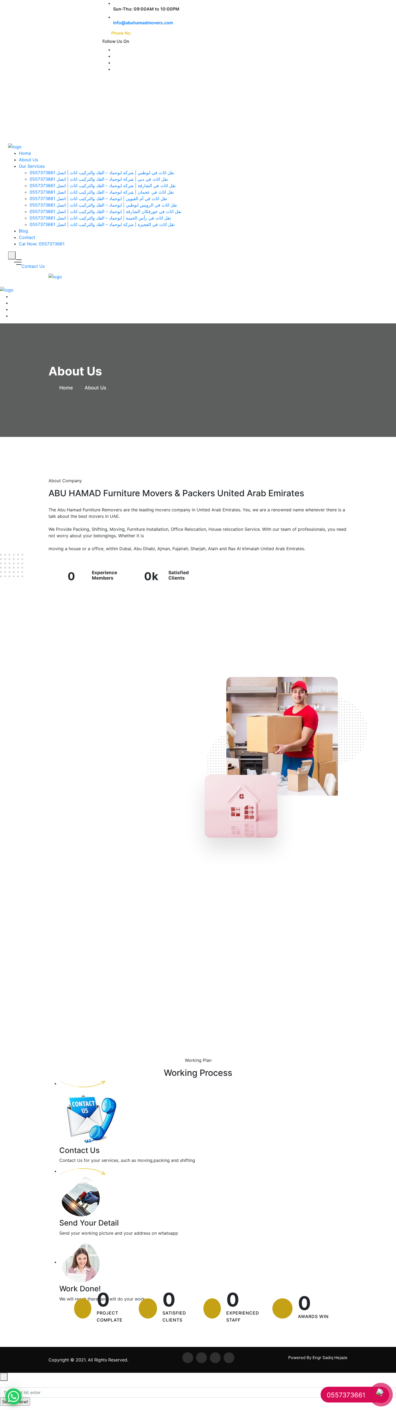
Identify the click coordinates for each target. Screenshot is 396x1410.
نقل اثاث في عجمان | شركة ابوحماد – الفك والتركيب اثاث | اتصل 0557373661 (102, 192)
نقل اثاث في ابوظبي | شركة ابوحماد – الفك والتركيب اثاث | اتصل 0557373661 (102, 172)
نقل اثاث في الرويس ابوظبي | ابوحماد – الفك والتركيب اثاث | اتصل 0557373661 (103, 205)
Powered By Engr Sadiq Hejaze (318, 1357)
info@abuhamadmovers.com (143, 22)
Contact (27, 237)
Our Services (32, 166)
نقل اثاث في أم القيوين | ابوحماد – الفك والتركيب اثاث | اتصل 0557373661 (98, 198)
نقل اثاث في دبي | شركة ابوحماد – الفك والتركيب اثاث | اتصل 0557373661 (99, 179)
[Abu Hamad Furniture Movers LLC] (15, 146)
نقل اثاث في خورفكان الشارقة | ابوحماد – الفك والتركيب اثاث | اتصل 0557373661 (105, 211)
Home (25, 153)
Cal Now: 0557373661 (41, 244)
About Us (28, 159)
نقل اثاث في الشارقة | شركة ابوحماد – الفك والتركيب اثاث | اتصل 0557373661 (103, 185)
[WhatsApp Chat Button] (13, 1396)
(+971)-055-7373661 (153, 33)
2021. (80, 1360)
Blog (23, 231)
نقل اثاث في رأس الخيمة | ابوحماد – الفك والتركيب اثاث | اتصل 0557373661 (100, 218)
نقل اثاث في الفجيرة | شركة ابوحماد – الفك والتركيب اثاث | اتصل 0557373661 (102, 224)
